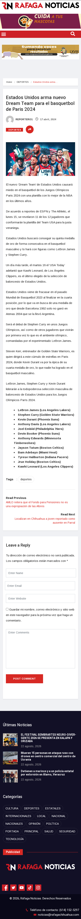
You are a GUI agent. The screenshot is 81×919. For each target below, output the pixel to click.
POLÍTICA (52, 823)
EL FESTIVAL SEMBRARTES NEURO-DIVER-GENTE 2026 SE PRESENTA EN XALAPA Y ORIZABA (48, 738)
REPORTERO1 (24, 119)
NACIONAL (58, 816)
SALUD (48, 831)
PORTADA (12, 831)
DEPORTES (23, 82)
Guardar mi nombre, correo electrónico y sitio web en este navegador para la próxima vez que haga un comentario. (40, 615)
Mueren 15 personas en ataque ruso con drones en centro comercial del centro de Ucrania (48, 756)
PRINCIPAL (32, 831)
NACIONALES (14, 823)
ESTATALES (53, 808)
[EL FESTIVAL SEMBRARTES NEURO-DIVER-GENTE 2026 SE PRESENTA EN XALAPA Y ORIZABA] (10, 739)
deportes (26, 479)
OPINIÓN (34, 823)
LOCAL (41, 816)
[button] (3, 34)
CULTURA (12, 808)
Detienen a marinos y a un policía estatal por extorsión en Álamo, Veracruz (47, 773)
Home (9, 82)
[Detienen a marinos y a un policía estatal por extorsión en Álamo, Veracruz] (10, 776)
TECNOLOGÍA (15, 839)
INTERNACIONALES (18, 816)
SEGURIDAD (67, 831)
